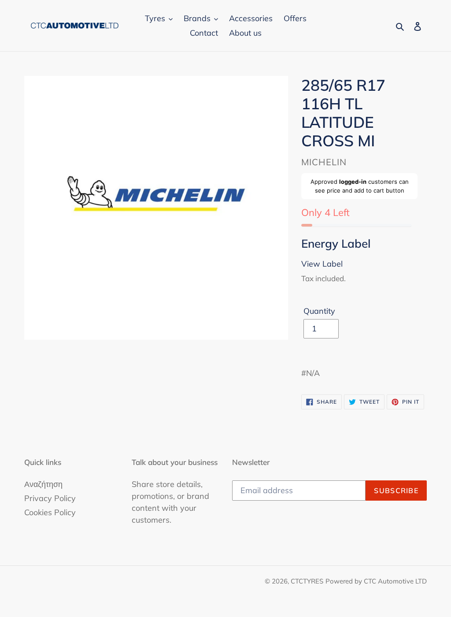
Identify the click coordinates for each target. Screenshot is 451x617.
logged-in (352, 181)
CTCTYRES (307, 581)
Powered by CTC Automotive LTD (376, 581)
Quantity (319, 311)
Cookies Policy (50, 512)
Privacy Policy (50, 498)
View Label (322, 264)
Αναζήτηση (43, 484)
